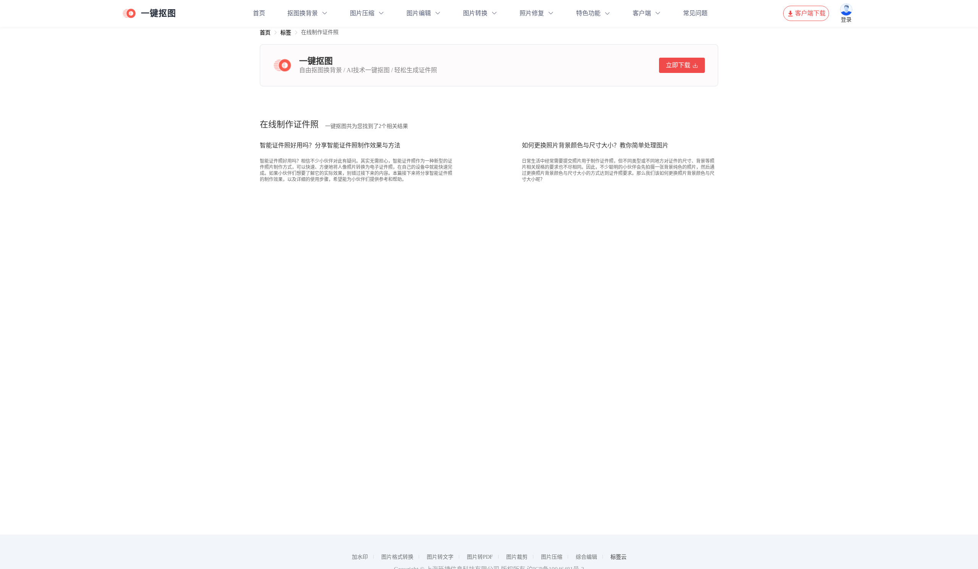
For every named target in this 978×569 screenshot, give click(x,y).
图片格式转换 (397, 557)
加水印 (360, 557)
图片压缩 (362, 13)
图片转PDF (480, 557)
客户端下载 (810, 13)
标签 (285, 33)
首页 (259, 13)
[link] (265, 33)
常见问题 (695, 13)
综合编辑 (586, 557)
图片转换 (475, 13)
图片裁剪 (517, 557)
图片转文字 (440, 557)
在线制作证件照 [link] (319, 32)
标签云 (618, 557)
